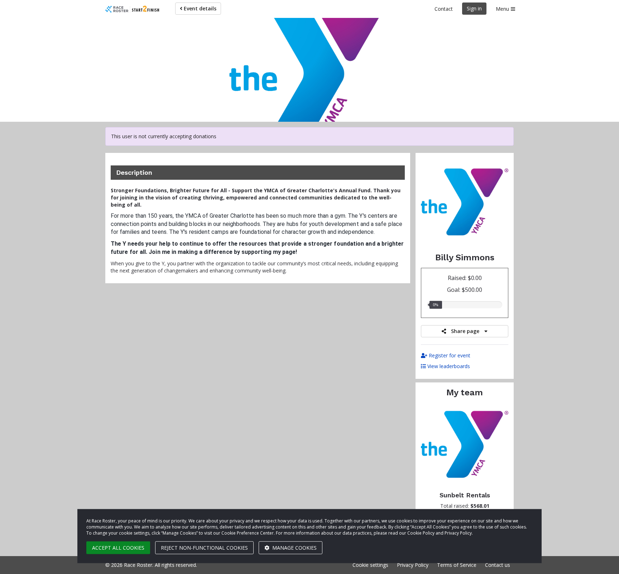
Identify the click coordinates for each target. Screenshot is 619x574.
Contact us (497, 564)
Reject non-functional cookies (204, 547)
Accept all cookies (118, 547)
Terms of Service (456, 564)
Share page (465, 331)
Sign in (474, 8)
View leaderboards (448, 366)
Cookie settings (370, 564)
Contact (444, 8)
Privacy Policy (412, 564)
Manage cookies (294, 547)
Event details (199, 8)
